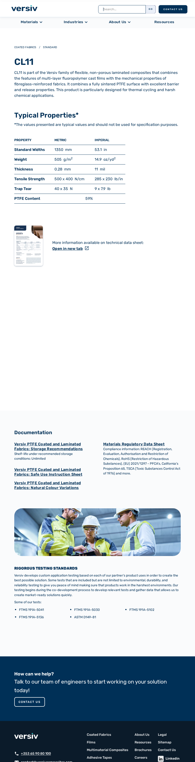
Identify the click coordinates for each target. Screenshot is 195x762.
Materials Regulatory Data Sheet (134, 444)
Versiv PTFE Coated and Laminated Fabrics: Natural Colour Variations (47, 485)
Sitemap (164, 742)
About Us (142, 735)
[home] (24, 9)
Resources (164, 22)
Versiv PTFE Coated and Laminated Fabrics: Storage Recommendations (48, 446)
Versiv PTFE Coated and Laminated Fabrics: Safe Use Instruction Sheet (48, 472)
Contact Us (173, 9)
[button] (33, 22)
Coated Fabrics (99, 735)
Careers (141, 758)
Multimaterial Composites (107, 750)
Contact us (30, 702)
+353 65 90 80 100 (36, 754)
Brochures (143, 750)
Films (91, 742)
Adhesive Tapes (99, 758)
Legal (162, 735)
